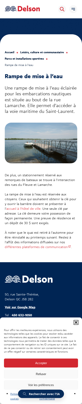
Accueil (9, 52)
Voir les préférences (41, 385)
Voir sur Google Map (20, 307)
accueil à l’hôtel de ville (23, 208)
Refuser (41, 374)
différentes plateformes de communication (38, 247)
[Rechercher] (62, 9)
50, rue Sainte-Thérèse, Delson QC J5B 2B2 (22, 297)
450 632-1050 (22, 315)
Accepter (41, 363)
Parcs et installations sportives (24, 58)
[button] (76, 322)
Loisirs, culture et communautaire (42, 52)
